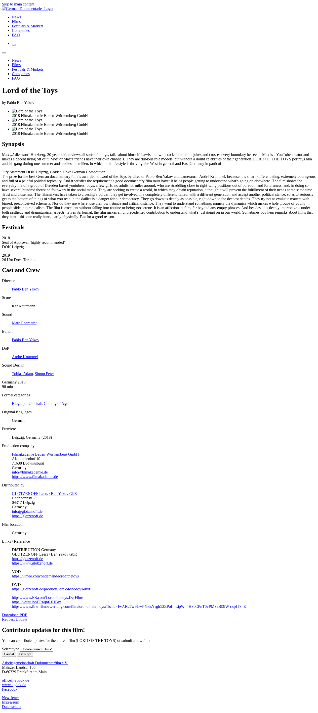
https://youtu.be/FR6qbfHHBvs (36, 602)
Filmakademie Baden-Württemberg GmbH (45, 454)
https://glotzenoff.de (27, 516)
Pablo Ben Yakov (25, 289)
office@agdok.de (15, 680)
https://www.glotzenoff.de (32, 563)
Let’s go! (25, 654)
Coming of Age (56, 403)
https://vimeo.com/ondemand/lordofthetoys (45, 576)
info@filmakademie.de (30, 472)
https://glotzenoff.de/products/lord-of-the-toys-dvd (51, 589)
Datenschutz (11, 707)
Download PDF (14, 615)
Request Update (14, 619)
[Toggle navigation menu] (14, 45)
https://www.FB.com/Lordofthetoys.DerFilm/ (47, 597)
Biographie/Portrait (27, 403)
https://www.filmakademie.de (35, 477)
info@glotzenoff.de (27, 511)
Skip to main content (18, 4)
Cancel (9, 654)
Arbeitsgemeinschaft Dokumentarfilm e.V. (35, 663)
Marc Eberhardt (24, 323)
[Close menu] (4, 53)
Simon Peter (44, 374)
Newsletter (10, 698)
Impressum (10, 702)
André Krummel (25, 357)
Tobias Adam (22, 374)
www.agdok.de (14, 685)
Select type (10, 649)
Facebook (9, 689)
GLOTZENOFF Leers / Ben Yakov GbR (44, 493)
